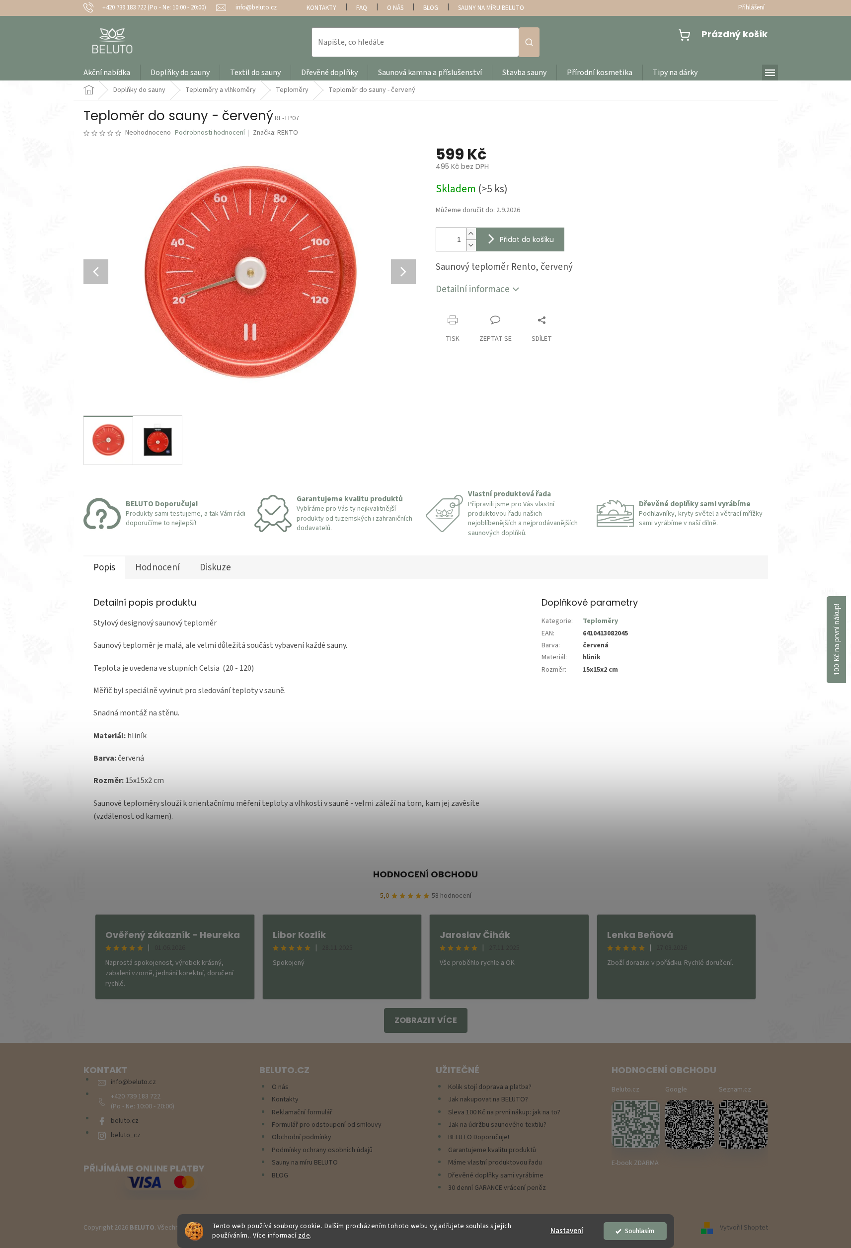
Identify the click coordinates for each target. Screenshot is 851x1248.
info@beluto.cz (133, 1082)
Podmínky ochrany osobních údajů (322, 1150)
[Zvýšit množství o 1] (471, 233)
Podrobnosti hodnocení (210, 133)
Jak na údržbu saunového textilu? (497, 1125)
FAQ (361, 7)
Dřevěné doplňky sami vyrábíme (495, 1175)
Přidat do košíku (527, 239)
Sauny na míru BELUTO (491, 7)
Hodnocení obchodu (425, 874)
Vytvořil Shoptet (744, 1228)
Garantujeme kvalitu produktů (492, 1150)
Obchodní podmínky (301, 1137)
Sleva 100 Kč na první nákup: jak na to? (504, 1112)
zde (304, 1235)
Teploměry (600, 621)
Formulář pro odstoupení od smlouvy (327, 1125)
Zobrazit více (425, 1020)
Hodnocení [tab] (157, 567)
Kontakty (321, 7)
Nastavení (566, 1231)
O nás (395, 7)
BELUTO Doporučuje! (478, 1137)
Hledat (529, 42)
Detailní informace (473, 289)
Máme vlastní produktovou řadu (495, 1163)
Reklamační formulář (302, 1112)
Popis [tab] (104, 567)
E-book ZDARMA (635, 1163)
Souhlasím (639, 1231)
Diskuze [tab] (215, 567)
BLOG (430, 7)
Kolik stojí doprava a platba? (490, 1087)
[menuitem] (107, 72)
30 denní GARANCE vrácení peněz (497, 1188)
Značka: (275, 133)
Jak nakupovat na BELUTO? (488, 1099)
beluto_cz (126, 1135)
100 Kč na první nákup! (836, 640)
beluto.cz (125, 1121)
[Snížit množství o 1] (471, 245)
